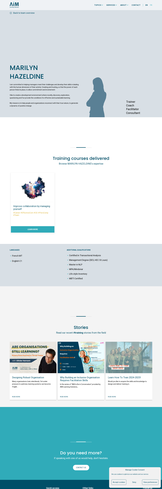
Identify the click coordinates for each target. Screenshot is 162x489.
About (123, 5)
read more (16, 396)
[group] (32, 201)
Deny (134, 482)
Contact (136, 5)
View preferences (150, 482)
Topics (97, 5)
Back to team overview (24, 13)
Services (110, 5)
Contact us (81, 468)
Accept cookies (119, 482)
